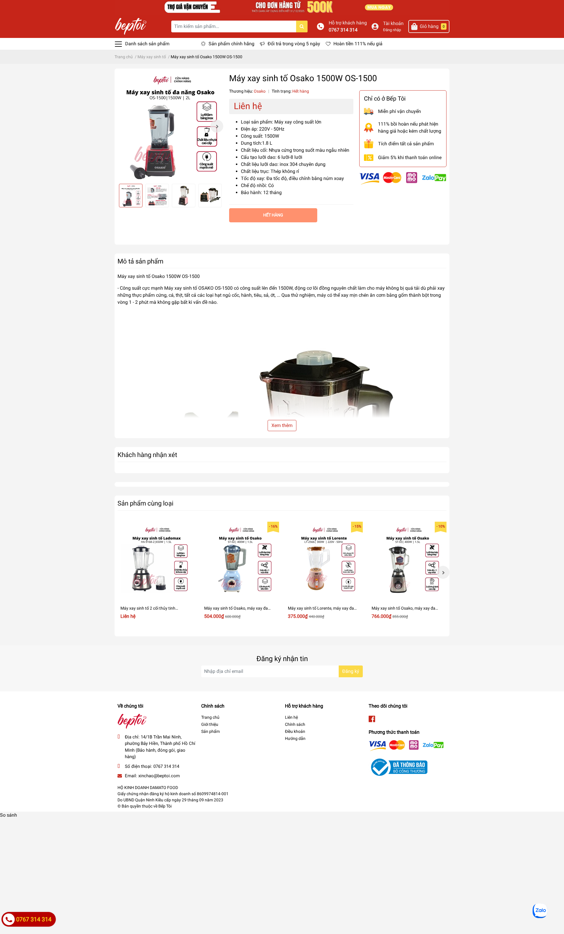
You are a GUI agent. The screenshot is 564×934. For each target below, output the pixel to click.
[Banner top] (282, 7)
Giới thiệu (209, 724)
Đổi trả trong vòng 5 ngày (294, 43)
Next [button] (216, 126)
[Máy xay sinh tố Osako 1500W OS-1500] (170, 126)
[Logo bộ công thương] (398, 767)
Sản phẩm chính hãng (231, 43)
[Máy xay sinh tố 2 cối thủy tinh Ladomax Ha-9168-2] (156, 561)
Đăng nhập (392, 30)
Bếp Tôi (165, 806)
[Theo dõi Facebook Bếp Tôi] (372, 719)
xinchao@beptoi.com (159, 775)
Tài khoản (393, 23)
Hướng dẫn (295, 738)
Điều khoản (295, 731)
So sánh (8, 815)
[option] (170, 126)
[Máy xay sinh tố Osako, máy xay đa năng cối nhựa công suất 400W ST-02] (240, 561)
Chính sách (295, 724)
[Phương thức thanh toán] (402, 178)
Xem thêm (282, 425)
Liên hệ (291, 717)
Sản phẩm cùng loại (145, 503)
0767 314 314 (343, 30)
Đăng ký (350, 671)
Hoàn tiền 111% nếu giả (357, 43)
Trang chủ (210, 717)
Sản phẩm (210, 731)
